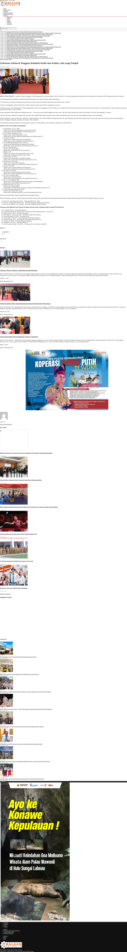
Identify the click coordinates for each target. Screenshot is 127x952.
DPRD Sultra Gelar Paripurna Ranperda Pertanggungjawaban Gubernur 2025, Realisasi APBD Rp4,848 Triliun (33, 33)
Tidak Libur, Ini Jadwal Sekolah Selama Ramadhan (13, 588)
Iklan (4, 937)
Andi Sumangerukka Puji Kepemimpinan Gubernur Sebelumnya (19, 337)
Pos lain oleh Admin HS (6, 424)
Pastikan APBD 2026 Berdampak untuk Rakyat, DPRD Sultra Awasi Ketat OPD (26, 40)
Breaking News (7, 10)
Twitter (5, 925)
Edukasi (9, 21)
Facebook (5, 922)
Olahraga (9, 22)
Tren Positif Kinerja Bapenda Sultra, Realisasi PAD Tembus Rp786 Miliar (24, 37)
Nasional (5, 11)
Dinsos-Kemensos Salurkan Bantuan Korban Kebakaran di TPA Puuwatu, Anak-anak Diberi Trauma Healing (29, 507)
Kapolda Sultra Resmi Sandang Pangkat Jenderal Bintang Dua (21, 41)
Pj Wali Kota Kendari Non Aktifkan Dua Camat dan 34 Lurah (16, 561)
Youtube (5, 926)
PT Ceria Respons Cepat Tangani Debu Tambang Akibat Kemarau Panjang (18, 657)
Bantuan (5, 936)
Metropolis (9, 17)
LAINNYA (2, 781)
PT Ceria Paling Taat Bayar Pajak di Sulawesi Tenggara (20, 38)
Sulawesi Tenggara (8, 12)
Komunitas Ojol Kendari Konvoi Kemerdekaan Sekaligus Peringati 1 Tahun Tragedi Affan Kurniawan (25, 761)
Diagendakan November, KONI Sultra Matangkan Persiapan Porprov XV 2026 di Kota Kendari (29, 44)
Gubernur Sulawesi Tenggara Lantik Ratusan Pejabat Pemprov (18, 270)
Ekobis (8, 20)
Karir (4, 938)
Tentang (5, 929)
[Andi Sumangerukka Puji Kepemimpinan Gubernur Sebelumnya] (15, 333)
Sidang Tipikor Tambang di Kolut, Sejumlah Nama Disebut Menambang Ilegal (21, 480)
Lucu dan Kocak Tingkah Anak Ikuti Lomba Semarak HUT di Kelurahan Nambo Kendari (22, 779)
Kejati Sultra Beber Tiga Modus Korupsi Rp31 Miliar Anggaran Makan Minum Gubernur (22, 726)
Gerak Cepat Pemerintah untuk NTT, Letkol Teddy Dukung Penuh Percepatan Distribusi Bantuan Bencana (26, 709)
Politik (8, 18)
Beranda (2, 59)
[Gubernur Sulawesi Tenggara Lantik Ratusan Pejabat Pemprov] (15, 267)
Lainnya (5, 15)
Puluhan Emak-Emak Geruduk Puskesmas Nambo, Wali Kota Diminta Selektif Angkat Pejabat (29, 34)
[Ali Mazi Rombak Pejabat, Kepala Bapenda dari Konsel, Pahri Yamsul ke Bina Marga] (15, 300)
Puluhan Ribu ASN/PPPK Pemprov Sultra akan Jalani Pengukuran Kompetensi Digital (21, 744)
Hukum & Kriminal (8, 14)
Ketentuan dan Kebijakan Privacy (11, 930)
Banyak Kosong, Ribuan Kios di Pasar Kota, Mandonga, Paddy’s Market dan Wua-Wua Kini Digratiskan (25, 691)
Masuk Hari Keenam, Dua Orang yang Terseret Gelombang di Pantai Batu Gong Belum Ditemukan (26, 453)
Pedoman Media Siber (8, 932)
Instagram (5, 924)
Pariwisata (9, 24)
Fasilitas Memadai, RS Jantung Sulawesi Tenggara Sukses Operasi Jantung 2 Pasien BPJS (28, 36)
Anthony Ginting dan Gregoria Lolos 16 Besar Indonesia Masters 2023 (18, 534)
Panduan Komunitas (8, 933)
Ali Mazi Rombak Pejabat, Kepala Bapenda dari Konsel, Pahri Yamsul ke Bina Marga (25, 303)
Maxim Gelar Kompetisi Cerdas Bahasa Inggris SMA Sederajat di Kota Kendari (19, 674)
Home (4, 8)
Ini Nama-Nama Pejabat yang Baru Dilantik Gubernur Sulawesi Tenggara (24, 31)
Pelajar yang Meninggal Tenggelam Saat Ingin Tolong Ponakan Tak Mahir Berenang (27, 42)
